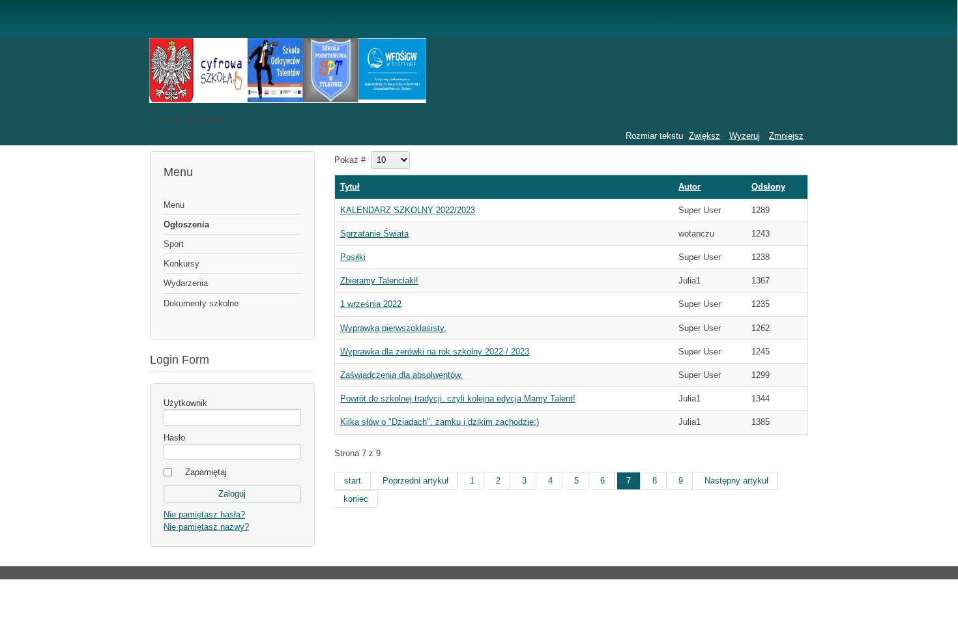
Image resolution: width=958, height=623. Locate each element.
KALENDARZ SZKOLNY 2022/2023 (407, 210)
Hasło (174, 437)
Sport (174, 244)
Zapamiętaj (206, 472)
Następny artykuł (736, 480)
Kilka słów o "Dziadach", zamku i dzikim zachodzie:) (439, 422)
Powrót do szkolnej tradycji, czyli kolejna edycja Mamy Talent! (457, 398)
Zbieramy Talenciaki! (379, 280)
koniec (355, 499)
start (352, 480)
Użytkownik (185, 403)
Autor (689, 187)
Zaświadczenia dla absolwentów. (401, 375)
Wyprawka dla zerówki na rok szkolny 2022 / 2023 (434, 351)
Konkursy (181, 263)
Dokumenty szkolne (201, 303)
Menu (174, 205)
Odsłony (768, 187)
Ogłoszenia (186, 224)
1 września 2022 (370, 304)
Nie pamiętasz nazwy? (206, 527)
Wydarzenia (186, 283)
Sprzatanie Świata (374, 234)
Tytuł (350, 187)
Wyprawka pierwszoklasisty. (393, 328)
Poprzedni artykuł (415, 480)
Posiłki (353, 257)
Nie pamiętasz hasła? (204, 514)
